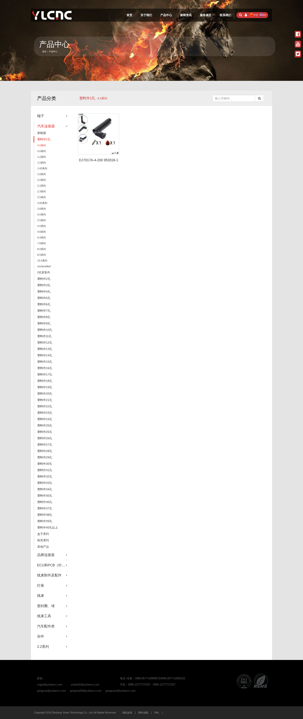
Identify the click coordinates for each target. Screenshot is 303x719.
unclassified (44, 266)
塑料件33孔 (44, 482)
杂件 (40, 636)
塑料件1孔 (87, 98)
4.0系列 (41, 145)
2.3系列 (41, 191)
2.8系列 (41, 208)
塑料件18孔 (44, 380)
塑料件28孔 (44, 451)
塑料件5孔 (43, 298)
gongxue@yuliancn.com (51, 690)
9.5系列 (41, 254)
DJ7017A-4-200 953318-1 (98, 160)
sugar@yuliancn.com (49, 684)
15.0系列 (42, 260)
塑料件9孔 (43, 323)
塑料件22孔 (44, 406)
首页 (129, 15)
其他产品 (43, 546)
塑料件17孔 (44, 374)
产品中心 (166, 15)
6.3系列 (41, 237)
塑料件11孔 (44, 336)
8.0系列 (41, 249)
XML (156, 712)
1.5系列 (41, 162)
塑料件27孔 (44, 444)
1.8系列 (41, 174)
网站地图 (143, 712)
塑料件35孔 (44, 495)
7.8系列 (41, 243)
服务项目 (205, 15)
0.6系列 (41, 151)
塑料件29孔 (44, 457)
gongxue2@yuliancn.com (121, 690)
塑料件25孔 (44, 425)
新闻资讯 (186, 15)
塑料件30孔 (44, 463)
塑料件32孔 (44, 476)
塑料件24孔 (44, 419)
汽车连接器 (46, 126)
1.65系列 (42, 168)
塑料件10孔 (44, 329)
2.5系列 (41, 197)
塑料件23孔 (44, 412)
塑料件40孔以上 (47, 527)
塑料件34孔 (44, 489)
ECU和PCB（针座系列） (52, 565)
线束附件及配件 (49, 575)
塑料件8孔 (43, 317)
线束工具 (44, 616)
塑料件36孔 (44, 502)
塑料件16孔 (44, 368)
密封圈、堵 (46, 606)
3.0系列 (41, 214)
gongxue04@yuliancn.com (85, 690)
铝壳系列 (43, 540)
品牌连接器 (46, 555)
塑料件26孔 (44, 438)
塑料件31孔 (44, 470)
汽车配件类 (46, 626)
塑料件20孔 (44, 393)
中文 (256, 15)
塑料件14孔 (44, 355)
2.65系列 (42, 203)
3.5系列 (41, 220)
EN (264, 15)
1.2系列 (41, 157)
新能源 (41, 133)
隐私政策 (127, 712)
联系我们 (225, 15)
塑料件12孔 (44, 342)
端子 (40, 116)
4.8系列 (41, 231)
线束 (40, 596)
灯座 (40, 586)
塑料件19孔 (44, 387)
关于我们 (146, 15)
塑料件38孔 (44, 514)
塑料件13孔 (44, 349)
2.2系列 (41, 185)
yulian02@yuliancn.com (85, 684)
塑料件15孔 (44, 361)
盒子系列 (43, 533)
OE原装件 (43, 272)
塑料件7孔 (43, 310)
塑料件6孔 (43, 304)
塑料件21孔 (44, 400)
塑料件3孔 (43, 285)
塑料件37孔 (44, 508)
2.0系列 (41, 180)
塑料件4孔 (43, 291)
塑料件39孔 (44, 521)
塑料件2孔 (43, 278)
